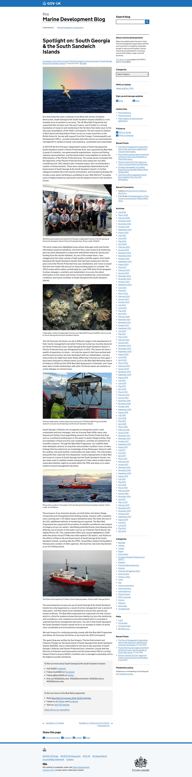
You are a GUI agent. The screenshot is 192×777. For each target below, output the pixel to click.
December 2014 (124, 508)
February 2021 (123, 340)
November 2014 (124, 511)
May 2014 (122, 528)
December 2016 (124, 467)
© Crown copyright (140, 770)
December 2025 (124, 221)
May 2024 (122, 267)
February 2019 (123, 395)
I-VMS (120, 580)
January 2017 (123, 464)
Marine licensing (124, 116)
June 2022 (122, 308)
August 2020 (123, 354)
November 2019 (124, 372)
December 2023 (124, 276)
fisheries (121, 568)
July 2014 (122, 522)
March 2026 (123, 215)
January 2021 (123, 343)
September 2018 (124, 409)
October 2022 (123, 302)
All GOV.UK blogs (50, 756)
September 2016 (124, 473)
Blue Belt (83, 63)
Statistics (122, 603)
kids (119, 583)
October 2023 (123, 282)
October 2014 (123, 514)
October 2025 (123, 227)
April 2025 (122, 244)
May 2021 (122, 334)
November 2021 (124, 322)
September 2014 (124, 517)
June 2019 (122, 383)
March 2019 (123, 392)
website (62, 668)
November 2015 (124, 496)
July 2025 (122, 235)
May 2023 (122, 291)
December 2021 (124, 319)
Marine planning (124, 113)
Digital (120, 551)
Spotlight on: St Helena (55, 723)
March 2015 (122, 502)
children (121, 546)
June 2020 (122, 357)
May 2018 (122, 421)
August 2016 (123, 476)
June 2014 (122, 525)
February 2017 (123, 462)
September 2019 (124, 375)
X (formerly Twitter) (52, 738)
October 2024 (123, 259)
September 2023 (125, 285)
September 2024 (125, 261)
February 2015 (123, 505)
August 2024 (123, 264)
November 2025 (124, 224)
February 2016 (123, 491)
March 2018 (123, 427)
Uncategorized (124, 609)
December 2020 (124, 346)
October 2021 (123, 325)
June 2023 (122, 288)
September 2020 (125, 351)
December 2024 (124, 253)
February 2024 (124, 270)
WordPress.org (124, 629)
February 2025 (124, 247)
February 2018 (123, 430)
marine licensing (124, 588)
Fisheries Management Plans (129, 571)
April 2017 (122, 456)
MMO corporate (124, 597)
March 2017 (122, 459)
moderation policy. (126, 674)
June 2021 (122, 331)
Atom (137, 101)
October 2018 (123, 406)
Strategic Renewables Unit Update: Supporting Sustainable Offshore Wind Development (133, 169)
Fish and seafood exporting (128, 565)
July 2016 (122, 479)
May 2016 (122, 482)
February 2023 (124, 296)
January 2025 (123, 250)
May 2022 (122, 311)
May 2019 (122, 386)
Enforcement (123, 554)
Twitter (70, 675)
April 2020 (122, 360)
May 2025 (122, 241)
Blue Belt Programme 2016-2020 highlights (71, 698)
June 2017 (122, 453)
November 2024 (124, 256)
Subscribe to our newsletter (57, 710)
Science (121, 600)
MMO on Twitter (125, 132)
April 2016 (122, 485)
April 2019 (122, 389)
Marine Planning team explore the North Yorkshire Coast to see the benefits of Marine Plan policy (133, 156)
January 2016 (123, 494)
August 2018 (123, 412)
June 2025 (122, 238)
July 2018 (122, 415)
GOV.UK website (61, 705)
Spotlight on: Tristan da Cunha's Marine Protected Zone (94, 724)
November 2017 (124, 438)
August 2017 (123, 447)
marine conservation (126, 585)
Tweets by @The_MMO (125, 88)
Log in (120, 620)
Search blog (123, 16)
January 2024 (123, 273)
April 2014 (122, 531)
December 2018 (124, 401)
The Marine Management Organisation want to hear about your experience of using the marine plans (133, 149)
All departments (99, 756)
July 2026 (122, 212)
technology (122, 606)
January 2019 (123, 398)
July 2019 (122, 380)
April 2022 (122, 314)
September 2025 (124, 230)
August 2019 (123, 377)
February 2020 (124, 366)
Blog (46, 14)
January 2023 (123, 299)
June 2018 (122, 418)
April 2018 (122, 424)
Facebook (69, 672)
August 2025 (123, 232)
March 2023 (123, 293)
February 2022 (124, 317)
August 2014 (123, 520)
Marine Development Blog (74, 19)
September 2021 (124, 328)
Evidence (121, 562)
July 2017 (121, 450)
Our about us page (123, 59)
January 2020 (123, 369)
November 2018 (124, 404)
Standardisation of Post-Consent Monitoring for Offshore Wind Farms (133, 198)
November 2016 (124, 470)
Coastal (121, 548)
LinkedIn (78, 738)
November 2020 (124, 349)
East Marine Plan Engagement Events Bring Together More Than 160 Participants (132, 177)
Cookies (70, 759)
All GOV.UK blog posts (70, 756)
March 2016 (123, 488)
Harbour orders (124, 577)
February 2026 (124, 218)
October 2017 (123, 441)
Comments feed (124, 626)
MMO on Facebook (126, 135)
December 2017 (124, 435)
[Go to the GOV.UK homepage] (52, 3)
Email (88, 738)
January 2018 (123, 433)
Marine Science (124, 594)
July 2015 (121, 499)
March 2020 (123, 363)
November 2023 (124, 279)
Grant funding (123, 574)
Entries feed (122, 623)
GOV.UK (86, 756)
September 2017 (124, 444)
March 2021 (123, 337)
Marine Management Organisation (70, 28)
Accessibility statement (53, 759)
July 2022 (122, 305)
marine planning (124, 591)
